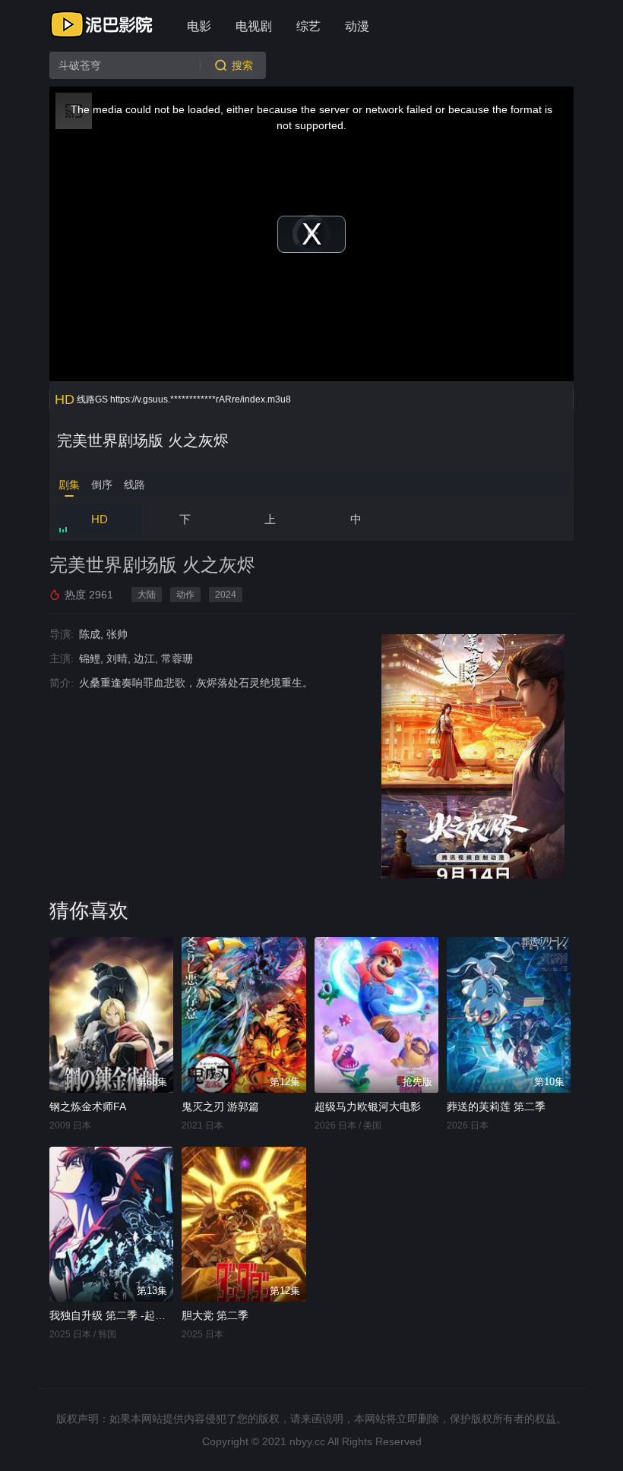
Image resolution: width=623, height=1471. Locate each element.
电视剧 (254, 26)
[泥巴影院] (102, 24)
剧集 (69, 484)
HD (99, 519)
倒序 (101, 484)
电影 (199, 26)
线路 (134, 484)
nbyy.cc (307, 1441)
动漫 (357, 26)
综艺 (308, 26)
